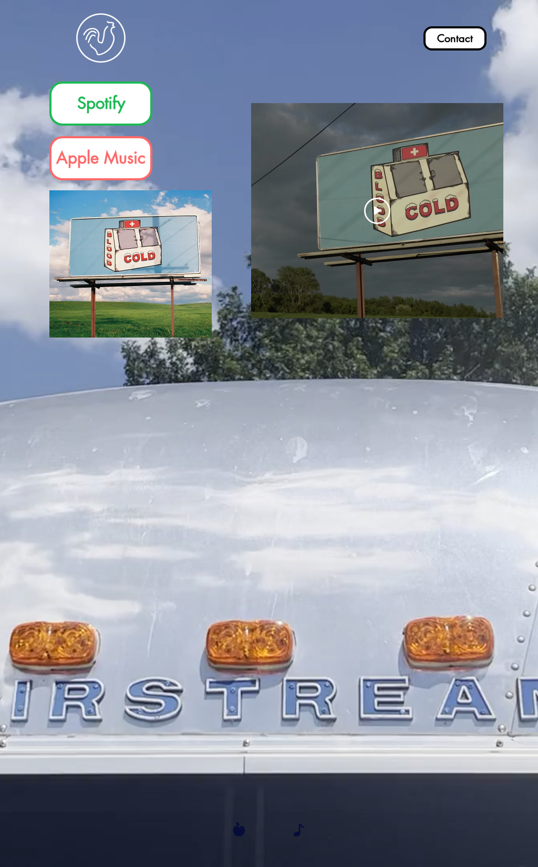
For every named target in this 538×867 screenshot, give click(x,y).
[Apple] (239, 829)
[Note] (299, 830)
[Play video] (377, 211)
